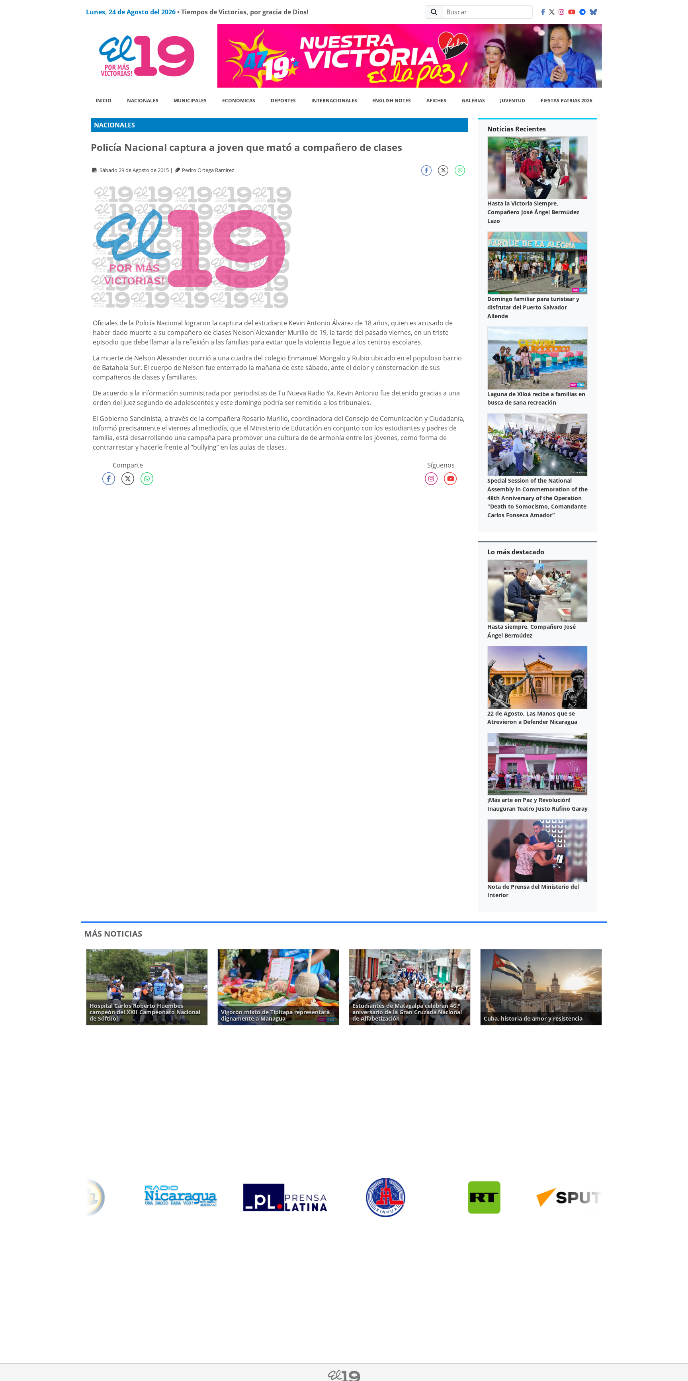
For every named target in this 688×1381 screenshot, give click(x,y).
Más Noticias (113, 933)
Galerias (473, 100)
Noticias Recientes (516, 129)
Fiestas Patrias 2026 (566, 100)
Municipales (190, 100)
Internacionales (334, 100)
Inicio (103, 100)
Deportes (283, 100)
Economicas (238, 100)
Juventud (512, 100)
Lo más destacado (515, 552)
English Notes (391, 100)
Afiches (436, 100)
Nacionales (142, 100)
